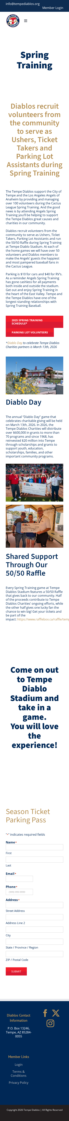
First (9, 853)
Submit (16, 971)
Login (19, 1064)
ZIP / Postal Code (17, 960)
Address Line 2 (15, 923)
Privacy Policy (18, 1083)
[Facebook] (45, 1013)
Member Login (52, 8)
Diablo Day (14, 343)
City (8, 935)
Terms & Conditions (18, 1074)
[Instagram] (50, 1023)
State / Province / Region (22, 947)
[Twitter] (56, 1013)
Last (8, 865)
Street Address (15, 911)
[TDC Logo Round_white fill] (13, 15)
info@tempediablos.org (23, 4)
